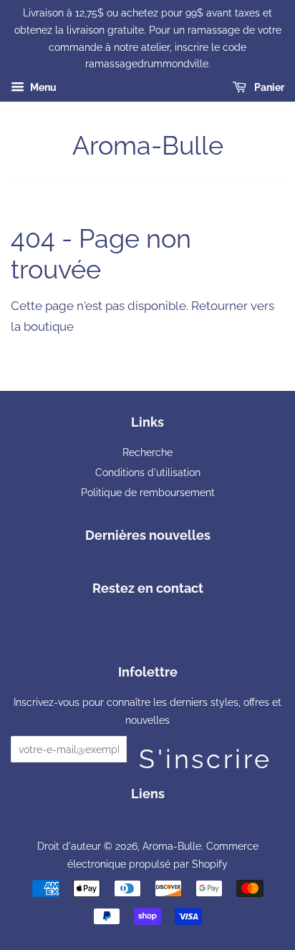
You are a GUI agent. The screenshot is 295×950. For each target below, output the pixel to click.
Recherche (147, 452)
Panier (268, 87)
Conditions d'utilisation (147, 472)
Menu (42, 87)
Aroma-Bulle (147, 145)
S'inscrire (205, 753)
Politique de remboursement (148, 492)
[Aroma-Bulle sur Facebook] (148, 621)
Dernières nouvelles (148, 535)
